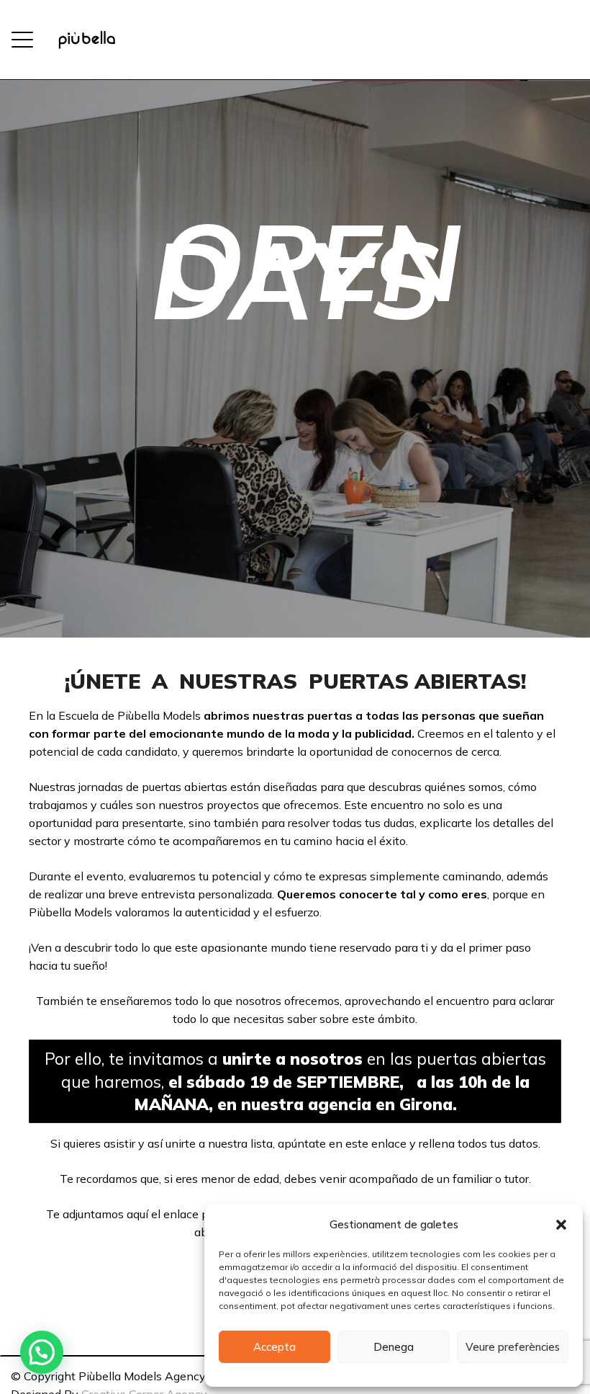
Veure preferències (513, 1347)
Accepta (274, 1347)
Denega (393, 1347)
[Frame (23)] (86, 40)
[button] (561, 1224)
